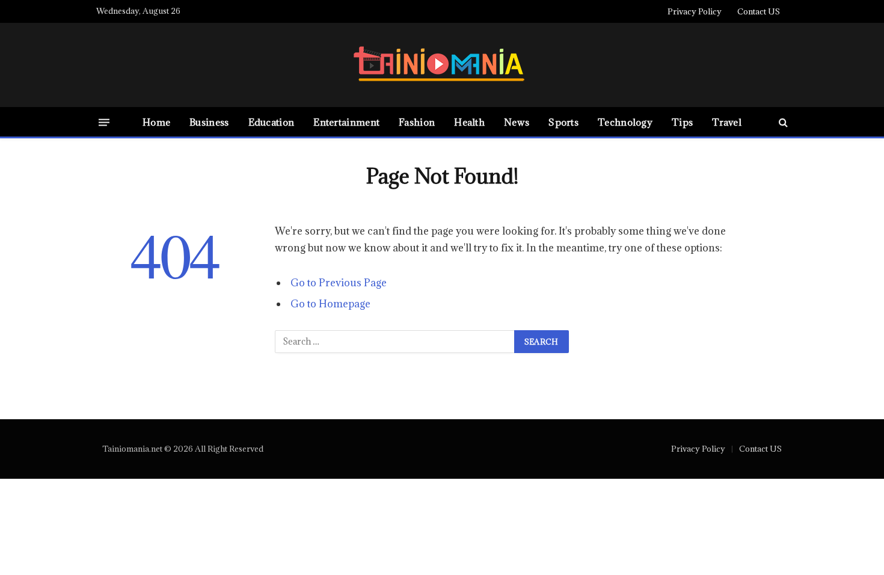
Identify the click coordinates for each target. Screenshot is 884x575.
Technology (625, 122)
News (516, 122)
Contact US (758, 11)
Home (156, 122)
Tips (682, 122)
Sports (563, 122)
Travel (726, 122)
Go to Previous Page (338, 282)
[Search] (782, 122)
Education (271, 122)
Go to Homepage (330, 303)
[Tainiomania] (442, 65)
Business (209, 122)
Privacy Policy (695, 11)
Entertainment (346, 122)
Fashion (417, 122)
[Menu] (104, 121)
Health (469, 122)
